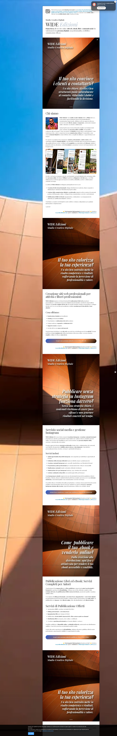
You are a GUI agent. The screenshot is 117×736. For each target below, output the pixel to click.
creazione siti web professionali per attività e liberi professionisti (77, 11)
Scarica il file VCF (101, 7)
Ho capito (31, 733)
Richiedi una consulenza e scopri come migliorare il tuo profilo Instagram (71, 492)
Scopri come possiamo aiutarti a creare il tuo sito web (71, 341)
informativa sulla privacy (47, 730)
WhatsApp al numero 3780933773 (87, 212)
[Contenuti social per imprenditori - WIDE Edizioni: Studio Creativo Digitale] (71, 389)
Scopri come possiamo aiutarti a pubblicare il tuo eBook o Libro (71, 637)
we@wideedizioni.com (61, 212)
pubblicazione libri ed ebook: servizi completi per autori (64, 12)
